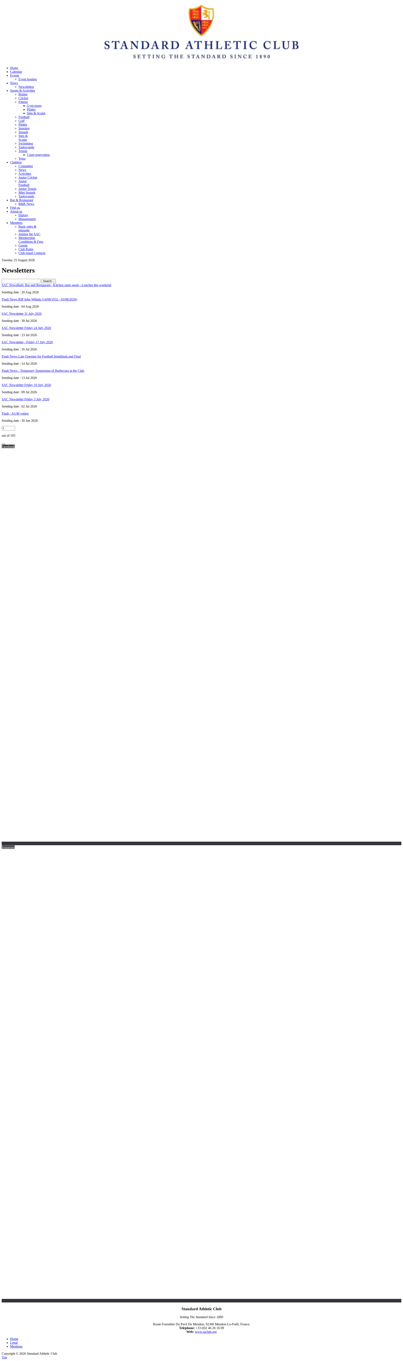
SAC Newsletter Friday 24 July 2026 (26, 328)
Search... (48, 281)
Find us (15, 207)
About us (16, 211)
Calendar (16, 71)
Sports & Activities (22, 90)
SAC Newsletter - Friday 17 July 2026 (27, 342)
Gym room (34, 105)
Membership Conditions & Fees (30, 239)
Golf (21, 121)
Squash (23, 132)
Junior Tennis (27, 189)
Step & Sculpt (36, 113)
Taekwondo (26, 147)
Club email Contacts (31, 253)
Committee (25, 166)
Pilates (31, 109)
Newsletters (26, 87)
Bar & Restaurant (21, 200)
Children (16, 162)
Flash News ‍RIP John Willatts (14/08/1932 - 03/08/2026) (39, 299)
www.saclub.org (206, 1332)
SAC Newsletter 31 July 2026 (22, 313)
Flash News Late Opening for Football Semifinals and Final (41, 356)
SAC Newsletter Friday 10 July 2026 (26, 385)
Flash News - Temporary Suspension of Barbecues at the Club (43, 370)
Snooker (24, 128)
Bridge (22, 94)
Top (4, 1357)
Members (16, 223)
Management (27, 219)
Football (23, 117)
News (14, 83)
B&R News (26, 204)
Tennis (22, 151)
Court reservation (38, 155)
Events (14, 75)
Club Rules (25, 249)
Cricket (23, 98)
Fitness (23, 102)
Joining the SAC (29, 234)
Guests (22, 245)
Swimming (25, 143)
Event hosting (27, 79)
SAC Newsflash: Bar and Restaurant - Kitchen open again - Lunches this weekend (56, 285)
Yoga (21, 158)
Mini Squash (26, 192)
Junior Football (23, 183)
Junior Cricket (27, 177)
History (23, 215)
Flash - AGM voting (15, 413)
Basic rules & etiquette (27, 228)
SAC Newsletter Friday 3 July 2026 (25, 399)
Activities (24, 173)
